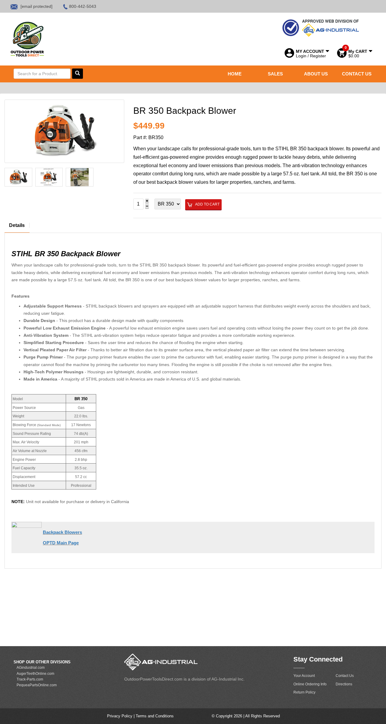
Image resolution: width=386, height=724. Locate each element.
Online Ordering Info (310, 684)
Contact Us (345, 676)
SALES (275, 73)
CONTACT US (357, 73)
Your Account (304, 676)
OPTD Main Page (61, 542)
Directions (344, 684)
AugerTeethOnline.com (35, 673)
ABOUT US (316, 73)
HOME (235, 73)
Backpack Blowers (62, 532)
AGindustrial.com (31, 667)
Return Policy (304, 692)
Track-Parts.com (30, 679)
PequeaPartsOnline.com (37, 685)
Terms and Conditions (155, 716)
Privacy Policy (120, 716)
